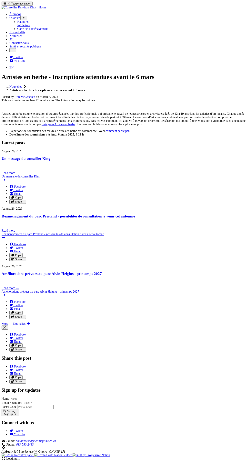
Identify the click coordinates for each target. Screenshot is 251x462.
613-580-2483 (25, 444)
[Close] (5, 328)
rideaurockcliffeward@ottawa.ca (35, 441)
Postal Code (9, 406)
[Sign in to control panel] (18, 455)
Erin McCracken (25, 96)
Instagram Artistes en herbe (58, 124)
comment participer (117, 131)
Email (12, 402)
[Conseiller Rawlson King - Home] (24, 7)
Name (5, 398)
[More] (23, 18)
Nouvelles (16, 86)
